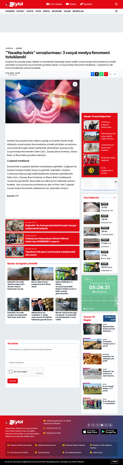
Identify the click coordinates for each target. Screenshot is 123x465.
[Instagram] (97, 425)
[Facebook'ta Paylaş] (92, 74)
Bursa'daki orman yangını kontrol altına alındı (41, 284)
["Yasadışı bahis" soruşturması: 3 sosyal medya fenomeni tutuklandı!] (42, 101)
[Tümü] (114, 198)
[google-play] (109, 431)
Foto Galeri (55, 4)
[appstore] (90, 431)
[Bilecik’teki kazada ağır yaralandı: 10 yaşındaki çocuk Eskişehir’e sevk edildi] (66, 304)
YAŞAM (67, 11)
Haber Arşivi (98, 452)
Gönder (12, 381)
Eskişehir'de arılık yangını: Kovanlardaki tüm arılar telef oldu (17, 315)
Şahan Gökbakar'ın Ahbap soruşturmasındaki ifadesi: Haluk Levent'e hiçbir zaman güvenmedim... (109, 269)
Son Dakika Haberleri (73, 452)
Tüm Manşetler (44, 452)
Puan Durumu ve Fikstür (19, 452)
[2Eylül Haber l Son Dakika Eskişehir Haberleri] (14, 4)
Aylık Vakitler (89, 309)
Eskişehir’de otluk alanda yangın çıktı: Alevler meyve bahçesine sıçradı (107, 221)
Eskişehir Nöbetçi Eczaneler (21, 445)
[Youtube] (102, 425)
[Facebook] (89, 425)
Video (73, 4)
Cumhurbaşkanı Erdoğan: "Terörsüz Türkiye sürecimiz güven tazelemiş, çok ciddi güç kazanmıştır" (108, 233)
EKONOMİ (57, 11)
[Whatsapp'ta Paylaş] (101, 74)
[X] (93, 425)
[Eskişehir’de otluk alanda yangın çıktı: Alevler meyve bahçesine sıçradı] (18, 274)
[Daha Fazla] (106, 74)
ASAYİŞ (30, 11)
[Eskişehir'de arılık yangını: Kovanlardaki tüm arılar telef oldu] (18, 304)
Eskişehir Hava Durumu (47, 445)
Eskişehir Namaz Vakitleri (75, 445)
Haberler (9, 48)
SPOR (38, 11)
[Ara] (116, 4)
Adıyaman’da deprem (107, 209)
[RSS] (110, 425)
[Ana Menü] (116, 11)
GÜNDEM (9, 11)
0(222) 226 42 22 (54, 428)
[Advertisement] (61, 23)
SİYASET (20, 11)
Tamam (114, 461)
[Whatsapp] (106, 425)
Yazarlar (87, 4)
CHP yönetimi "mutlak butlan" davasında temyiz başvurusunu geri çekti (108, 245)
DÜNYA (46, 11)
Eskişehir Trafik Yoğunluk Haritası (101, 446)
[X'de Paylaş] (97, 74)
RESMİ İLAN (78, 11)
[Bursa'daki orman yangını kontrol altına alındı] (42, 274)
